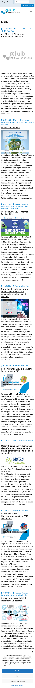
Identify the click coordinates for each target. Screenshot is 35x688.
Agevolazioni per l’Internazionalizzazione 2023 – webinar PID (15, 516)
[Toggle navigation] (31, 11)
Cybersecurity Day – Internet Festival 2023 (14, 213)
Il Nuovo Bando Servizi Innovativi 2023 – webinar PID (16, 370)
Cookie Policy (14, 685)
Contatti (9, 2)
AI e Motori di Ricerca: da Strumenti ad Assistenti (13, 35)
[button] (32, 652)
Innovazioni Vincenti (10, 127)
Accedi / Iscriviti (27, 5)
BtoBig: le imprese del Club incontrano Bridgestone (13, 599)
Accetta (17, 671)
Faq (3, 2)
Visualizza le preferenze (17, 681)
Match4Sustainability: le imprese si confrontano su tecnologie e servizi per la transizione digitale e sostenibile (17, 449)
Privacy (21, 685)
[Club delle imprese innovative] (10, 11)
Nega (17, 676)
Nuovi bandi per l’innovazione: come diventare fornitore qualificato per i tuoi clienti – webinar (15, 293)
